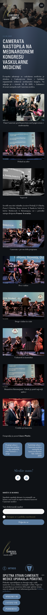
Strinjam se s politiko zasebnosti (21, 516)
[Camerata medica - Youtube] (26, 477)
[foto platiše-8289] (23, 425)
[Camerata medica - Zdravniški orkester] (11, 19)
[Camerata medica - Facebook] (18, 477)
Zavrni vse (11, 602)
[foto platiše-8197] (23, 386)
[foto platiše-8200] (23, 355)
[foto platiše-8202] (23, 283)
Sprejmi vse (11, 596)
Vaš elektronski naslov (13, 506)
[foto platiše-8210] (23, 159)
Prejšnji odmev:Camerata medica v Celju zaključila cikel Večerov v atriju (12, 449)
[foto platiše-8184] (23, 120)
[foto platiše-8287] (23, 195)
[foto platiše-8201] (23, 319)
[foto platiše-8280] (23, 246)
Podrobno (11, 608)
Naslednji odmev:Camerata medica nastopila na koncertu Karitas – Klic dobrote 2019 (35, 450)
